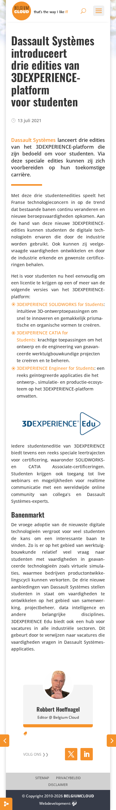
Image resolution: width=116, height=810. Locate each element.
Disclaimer (58, 785)
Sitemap (42, 778)
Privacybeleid (68, 778)
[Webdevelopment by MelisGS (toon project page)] (74, 803)
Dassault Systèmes (33, 140)
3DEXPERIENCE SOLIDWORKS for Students (60, 304)
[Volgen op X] (71, 754)
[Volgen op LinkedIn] (86, 754)
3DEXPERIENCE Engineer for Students (55, 368)
